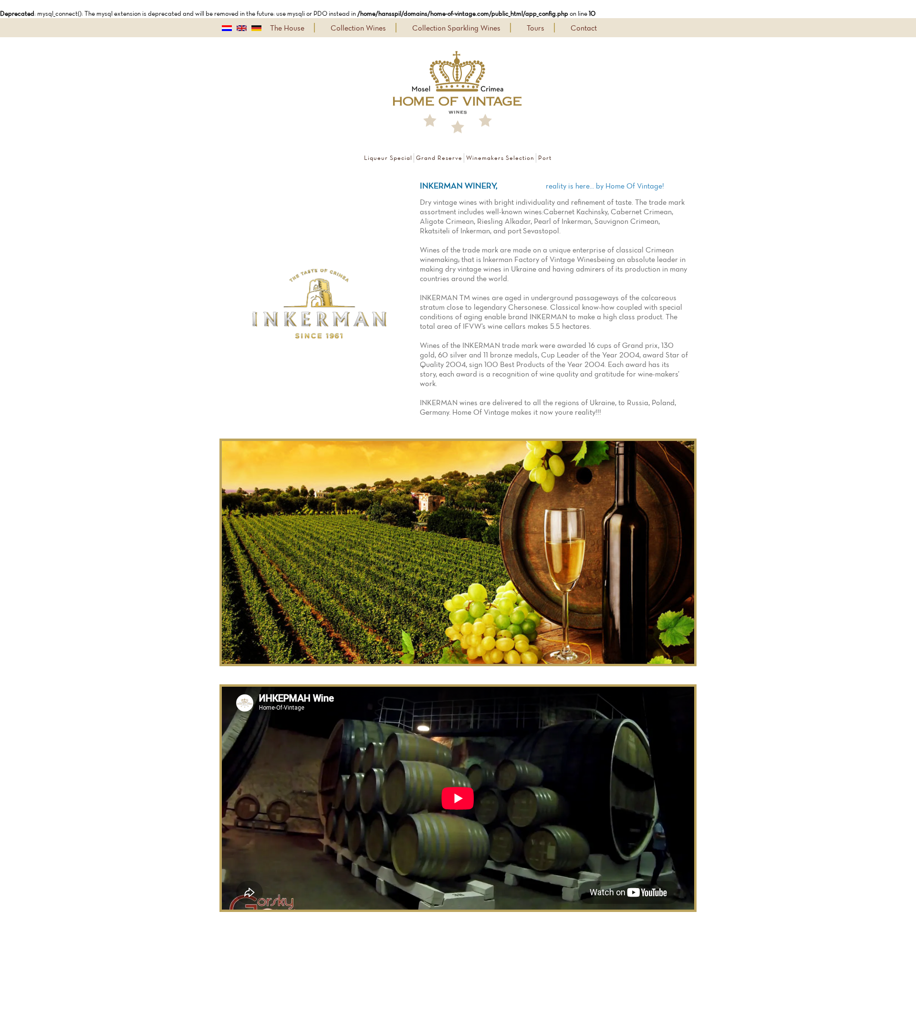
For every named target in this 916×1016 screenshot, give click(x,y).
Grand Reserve (439, 158)
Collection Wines (358, 27)
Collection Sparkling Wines (456, 27)
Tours (535, 27)
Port (545, 158)
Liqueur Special (388, 158)
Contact (584, 27)
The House (287, 27)
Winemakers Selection (500, 158)
